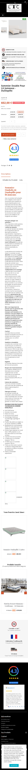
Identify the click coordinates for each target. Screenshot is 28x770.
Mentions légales (5, 727)
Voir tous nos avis (14, 159)
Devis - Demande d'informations (8, 743)
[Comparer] (24, 135)
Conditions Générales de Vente (8, 725)
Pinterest (11, 165)
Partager (7, 165)
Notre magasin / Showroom (7, 739)
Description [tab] (5, 174)
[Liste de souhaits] (19, 135)
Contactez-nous (4, 741)
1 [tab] (8, 706)
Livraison (3, 723)
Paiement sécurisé (5, 721)
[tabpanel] (14, 697)
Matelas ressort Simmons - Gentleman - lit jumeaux (14, 605)
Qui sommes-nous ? (5, 719)
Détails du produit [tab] (10, 180)
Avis (20, 180)
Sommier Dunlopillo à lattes (14, 549)
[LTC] (14, 8)
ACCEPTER (14, 765)
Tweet (9, 165)
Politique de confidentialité (7, 729)
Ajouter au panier (9, 134)
